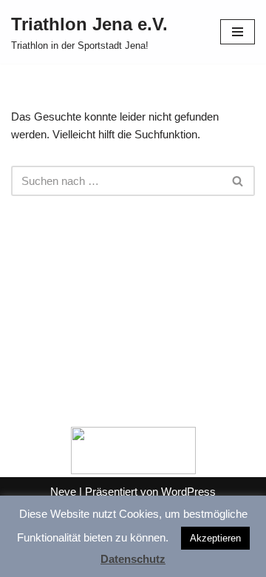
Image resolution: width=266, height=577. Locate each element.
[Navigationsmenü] (237, 31)
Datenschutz (133, 559)
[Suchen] (238, 181)
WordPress (188, 491)
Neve (63, 491)
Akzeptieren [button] (215, 538)
